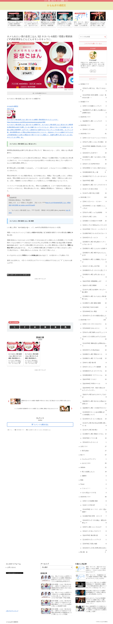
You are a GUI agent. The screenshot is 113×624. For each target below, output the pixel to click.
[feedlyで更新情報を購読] (91, 71)
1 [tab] (54, 30)
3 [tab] (59, 30)
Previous (6, 20)
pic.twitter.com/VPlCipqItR (27, 205)
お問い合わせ (11, 567)
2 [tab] (56, 30)
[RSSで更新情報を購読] (94, 71)
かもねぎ (93, 60)
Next (107, 20)
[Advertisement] (40, 300)
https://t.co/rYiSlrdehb (52, 202)
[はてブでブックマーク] (35, 327)
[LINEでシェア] (55, 327)
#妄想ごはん (63, 202)
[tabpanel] (15, 19)
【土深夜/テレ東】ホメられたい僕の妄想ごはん (19, 274)
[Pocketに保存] (45, 327)
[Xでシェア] (14, 327)
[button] (66, 327)
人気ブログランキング (12, 611)
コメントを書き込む (41, 424)
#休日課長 (15, 205)
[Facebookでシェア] (25, 327)
